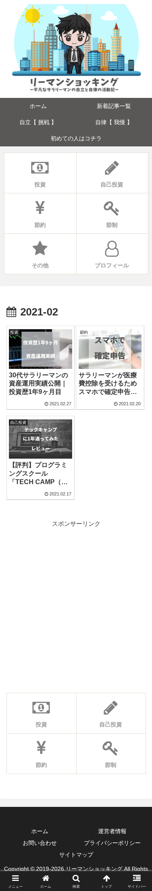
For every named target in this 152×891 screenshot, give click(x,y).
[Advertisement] (76, 605)
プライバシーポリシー (112, 843)
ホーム (39, 831)
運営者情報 (112, 831)
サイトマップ (76, 854)
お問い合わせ (40, 843)
